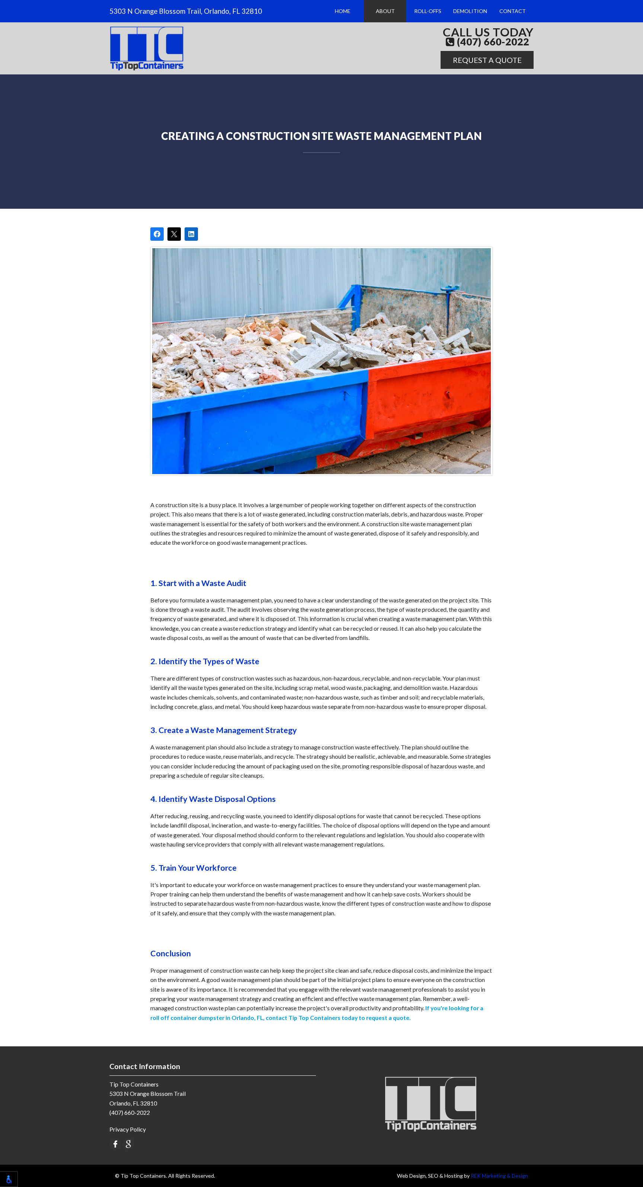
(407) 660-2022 (492, 42)
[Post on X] (174, 234)
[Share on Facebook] (157, 234)
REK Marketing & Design (499, 1175)
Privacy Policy (127, 1129)
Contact (512, 11)
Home (343, 11)
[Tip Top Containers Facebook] (115, 1143)
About (385, 11)
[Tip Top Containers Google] (128, 1143)
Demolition (470, 11)
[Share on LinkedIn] (191, 234)
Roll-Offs (427, 11)
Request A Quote (487, 59)
